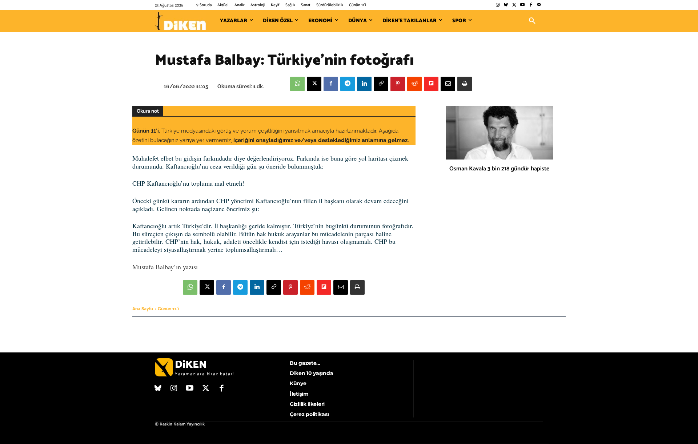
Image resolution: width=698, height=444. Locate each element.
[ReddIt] (414, 84)
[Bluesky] (506, 5)
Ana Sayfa (142, 308)
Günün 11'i (168, 308)
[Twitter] (514, 5)
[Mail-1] (539, 5)
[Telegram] (347, 84)
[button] (532, 21)
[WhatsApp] (297, 84)
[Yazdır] (464, 84)
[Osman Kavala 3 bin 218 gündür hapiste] (499, 133)
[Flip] (431, 84)
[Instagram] (497, 5)
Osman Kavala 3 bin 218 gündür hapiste (499, 169)
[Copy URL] (381, 84)
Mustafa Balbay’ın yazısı (165, 266)
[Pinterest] (397, 84)
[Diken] (180, 21)
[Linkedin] (364, 84)
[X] (314, 84)
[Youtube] (522, 5)
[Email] (448, 84)
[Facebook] (530, 5)
